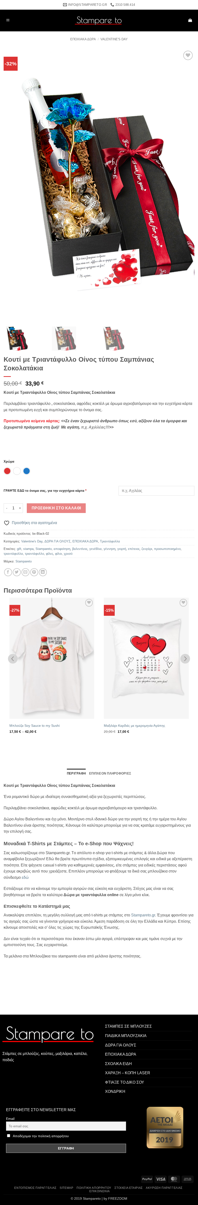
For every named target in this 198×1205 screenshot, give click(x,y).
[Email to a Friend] (25, 572)
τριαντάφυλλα (13, 553)
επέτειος (134, 549)
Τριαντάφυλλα (110, 541)
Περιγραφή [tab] (76, 773)
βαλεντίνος (79, 549)
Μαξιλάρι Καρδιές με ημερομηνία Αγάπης (134, 725)
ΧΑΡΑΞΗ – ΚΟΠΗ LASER (127, 1073)
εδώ (25, 877)
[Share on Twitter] (17, 572)
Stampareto (43, 549)
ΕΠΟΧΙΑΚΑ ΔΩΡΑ (83, 39)
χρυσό (68, 553)
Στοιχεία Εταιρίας (128, 1188)
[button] (8, 21)
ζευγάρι (146, 549)
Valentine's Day (114, 39)
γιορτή (121, 549)
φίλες (49, 553)
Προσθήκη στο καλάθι (56, 508)
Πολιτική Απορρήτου (94, 1188)
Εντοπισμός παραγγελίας (35, 1188)
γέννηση (109, 549)
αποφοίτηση (62, 549)
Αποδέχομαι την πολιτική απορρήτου (41, 1136)
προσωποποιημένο (167, 549)
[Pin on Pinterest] (34, 572)
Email (10, 1119)
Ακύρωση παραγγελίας (164, 1188)
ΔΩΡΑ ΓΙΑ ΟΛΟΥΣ (57, 541)
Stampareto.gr (143, 915)
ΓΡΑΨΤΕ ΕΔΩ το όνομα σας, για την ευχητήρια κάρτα (45, 490)
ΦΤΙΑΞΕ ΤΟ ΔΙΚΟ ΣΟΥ (124, 1082)
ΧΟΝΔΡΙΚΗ (115, 1091)
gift (19, 549)
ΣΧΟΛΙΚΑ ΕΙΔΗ (118, 1064)
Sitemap (66, 1188)
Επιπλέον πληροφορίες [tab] (110, 773)
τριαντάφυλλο (34, 553)
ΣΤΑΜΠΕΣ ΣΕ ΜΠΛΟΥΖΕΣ (128, 1026)
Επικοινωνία (99, 1191)
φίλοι (58, 553)
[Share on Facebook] (8, 572)
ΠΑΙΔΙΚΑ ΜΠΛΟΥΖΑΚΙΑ (126, 1036)
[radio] (7, 471)
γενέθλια (95, 549)
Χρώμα (9, 461)
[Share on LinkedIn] (43, 572)
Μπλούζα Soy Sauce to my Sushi (34, 725)
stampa (28, 549)
